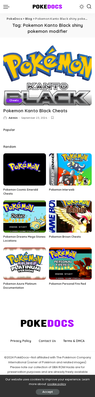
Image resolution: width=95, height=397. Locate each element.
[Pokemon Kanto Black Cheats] (47, 75)
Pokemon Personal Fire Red (67, 283)
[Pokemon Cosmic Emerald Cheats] (24, 169)
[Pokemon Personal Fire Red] (70, 263)
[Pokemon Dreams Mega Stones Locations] (24, 216)
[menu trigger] (7, 6)
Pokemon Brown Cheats (65, 236)
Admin (13, 117)
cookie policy (56, 384)
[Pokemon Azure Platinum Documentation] (24, 263)
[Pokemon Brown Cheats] (70, 216)
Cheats (14, 100)
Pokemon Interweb (61, 189)
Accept (47, 391)
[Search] (89, 6)
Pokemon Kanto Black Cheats (35, 110)
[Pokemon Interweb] (70, 169)
